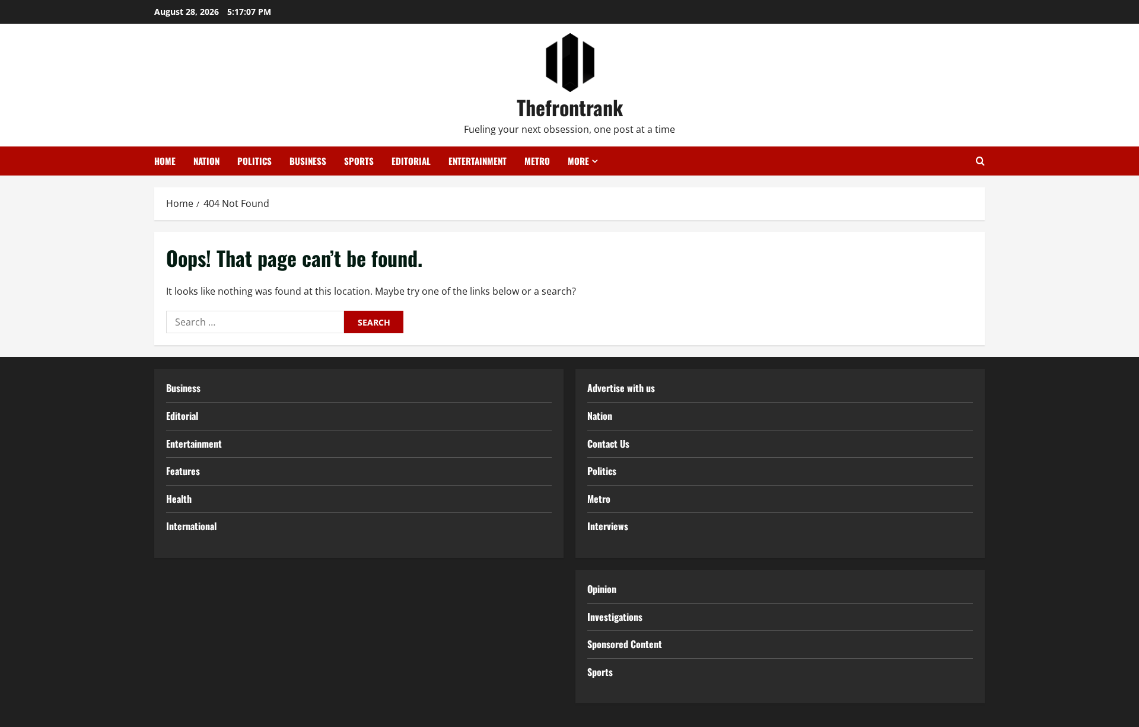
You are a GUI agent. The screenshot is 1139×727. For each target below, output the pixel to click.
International (191, 526)
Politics (254, 160)
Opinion (601, 589)
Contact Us (608, 443)
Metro (537, 160)
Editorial (411, 160)
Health (179, 499)
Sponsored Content (624, 644)
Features (183, 471)
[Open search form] (980, 161)
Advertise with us (621, 388)
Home (165, 160)
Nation (206, 160)
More (578, 160)
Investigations (614, 617)
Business (307, 160)
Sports (359, 160)
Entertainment (477, 160)
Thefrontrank (570, 107)
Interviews (607, 526)
